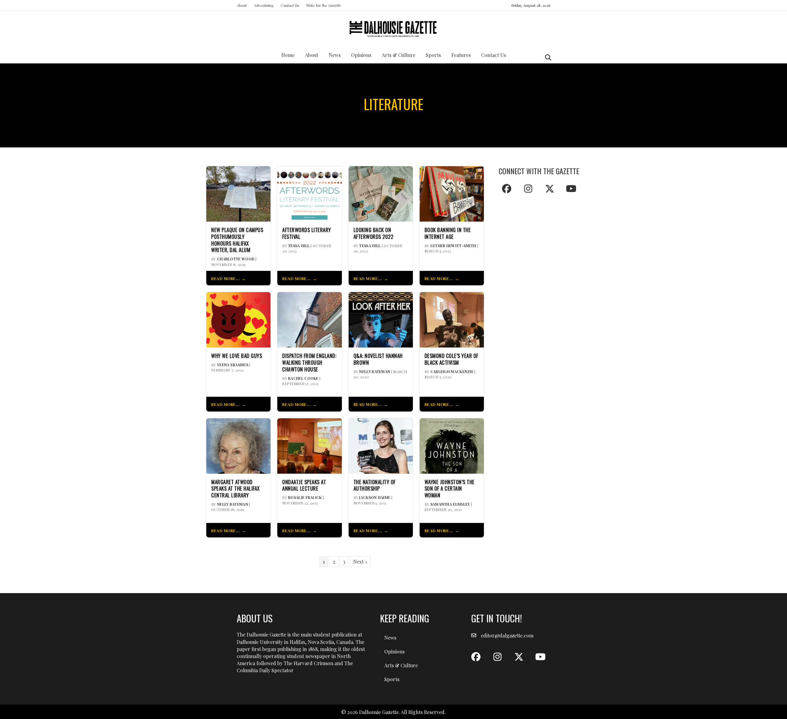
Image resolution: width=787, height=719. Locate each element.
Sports (433, 55)
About (242, 5)
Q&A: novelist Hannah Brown (378, 359)
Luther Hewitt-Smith (453, 245)
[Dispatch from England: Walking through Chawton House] (309, 319)
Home (288, 55)
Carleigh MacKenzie (451, 371)
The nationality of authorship (375, 485)
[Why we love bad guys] (238, 319)
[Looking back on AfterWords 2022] (381, 193)
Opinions (361, 55)
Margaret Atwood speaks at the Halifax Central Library (235, 489)
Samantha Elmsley (450, 504)
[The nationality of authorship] (381, 445)
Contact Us (290, 5)
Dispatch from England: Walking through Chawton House (309, 362)
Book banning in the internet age (448, 233)
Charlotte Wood (236, 258)
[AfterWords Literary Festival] (309, 193)
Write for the (323, 5)
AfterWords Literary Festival (306, 233)
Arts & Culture (398, 55)
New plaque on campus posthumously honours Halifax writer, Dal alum (237, 240)
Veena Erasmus (232, 364)
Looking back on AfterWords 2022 (374, 233)
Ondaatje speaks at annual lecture (304, 485)
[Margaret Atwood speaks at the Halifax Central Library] (238, 445)
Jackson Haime (374, 497)
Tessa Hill (299, 245)
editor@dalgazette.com (507, 635)
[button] (506, 188)
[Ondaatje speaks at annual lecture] (309, 445)
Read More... (225, 278)
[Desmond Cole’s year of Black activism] (452, 319)
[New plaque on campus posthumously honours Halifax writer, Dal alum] (238, 193)
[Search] (546, 57)
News (335, 55)
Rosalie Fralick (305, 497)
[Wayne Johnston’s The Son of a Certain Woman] (452, 445)
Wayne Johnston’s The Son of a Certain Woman (450, 489)
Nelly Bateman (374, 371)
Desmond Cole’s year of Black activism (451, 359)
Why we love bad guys (236, 355)
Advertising (264, 5)
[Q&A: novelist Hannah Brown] (381, 319)
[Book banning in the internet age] (452, 193)
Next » (360, 561)
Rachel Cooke (303, 378)
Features (461, 55)
